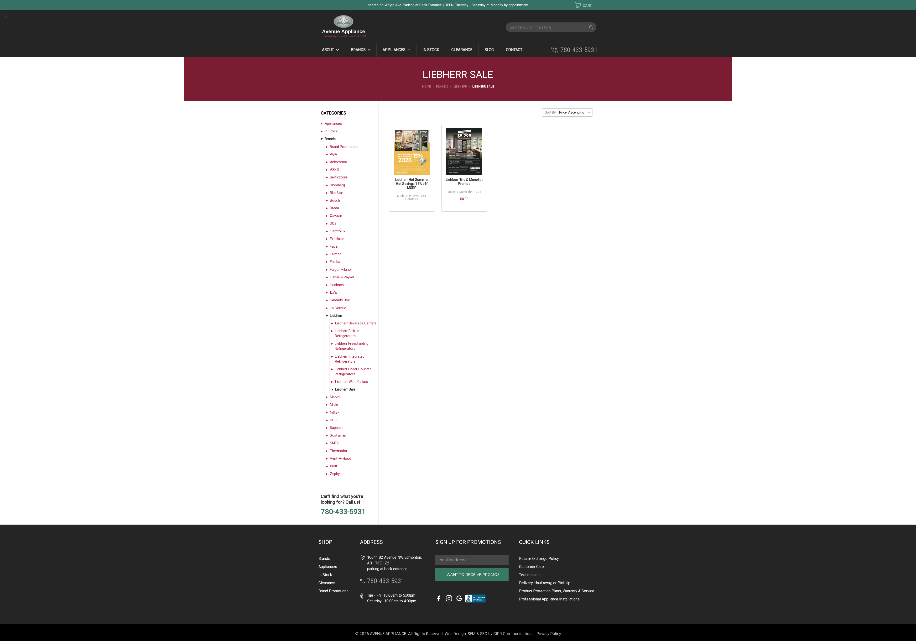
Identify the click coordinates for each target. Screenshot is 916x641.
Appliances (394, 49)
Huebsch (337, 285)
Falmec (335, 254)
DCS (333, 223)
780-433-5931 (579, 50)
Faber (334, 246)
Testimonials (530, 575)
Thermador (338, 451)
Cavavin (336, 216)
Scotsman (338, 435)
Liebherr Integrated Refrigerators (349, 359)
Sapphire (337, 428)
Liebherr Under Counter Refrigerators (353, 371)
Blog (489, 49)
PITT (333, 420)
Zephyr (335, 474)
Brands (359, 49)
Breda (334, 208)
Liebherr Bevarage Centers (356, 323)
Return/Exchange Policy (539, 558)
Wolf (333, 466)
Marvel (335, 397)
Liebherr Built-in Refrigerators (347, 333)
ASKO (334, 169)
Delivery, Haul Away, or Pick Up (544, 583)
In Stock (430, 49)
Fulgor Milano (340, 269)
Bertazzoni (338, 177)
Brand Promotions (344, 147)
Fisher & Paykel (342, 277)
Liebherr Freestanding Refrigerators (352, 346)
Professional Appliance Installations (549, 599)
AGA (333, 154)
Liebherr (336, 315)
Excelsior (337, 239)
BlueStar (336, 193)
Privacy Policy (548, 633)
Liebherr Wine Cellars (351, 382)
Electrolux (337, 231)
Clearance (461, 49)
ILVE (333, 292)
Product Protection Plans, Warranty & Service (556, 591)
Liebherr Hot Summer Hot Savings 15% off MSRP (412, 184)
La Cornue (338, 308)
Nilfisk (334, 412)
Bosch (335, 200)
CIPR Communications (513, 633)
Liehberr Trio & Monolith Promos (464, 182)
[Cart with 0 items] (580, 5)
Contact (514, 49)
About (328, 49)
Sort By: (551, 112)
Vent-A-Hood (340, 458)
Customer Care (531, 566)
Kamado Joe (340, 300)
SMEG (334, 443)
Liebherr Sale (345, 389)
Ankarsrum (338, 162)
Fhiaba (335, 262)
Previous (12, 630)
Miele (334, 404)
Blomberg (337, 185)
